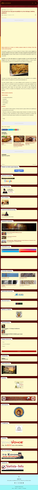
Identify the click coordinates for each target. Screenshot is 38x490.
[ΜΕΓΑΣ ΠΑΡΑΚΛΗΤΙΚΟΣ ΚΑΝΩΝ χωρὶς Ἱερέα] (4, 233)
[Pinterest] (16, 129)
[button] (1, 3)
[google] (10, 253)
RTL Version (24, 488)
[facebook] (10, 249)
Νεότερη (3, 164)
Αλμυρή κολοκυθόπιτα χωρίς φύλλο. (7, 143)
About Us (16, 488)
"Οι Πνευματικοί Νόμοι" (23, 277)
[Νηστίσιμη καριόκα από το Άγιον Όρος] (30, 139)
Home (13, 488)
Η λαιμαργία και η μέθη (5, 277)
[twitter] (10, 251)
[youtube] (27, 251)
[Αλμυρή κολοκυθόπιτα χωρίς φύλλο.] (7, 139)
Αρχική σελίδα (4, 9)
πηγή (4, 118)
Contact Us (20, 488)
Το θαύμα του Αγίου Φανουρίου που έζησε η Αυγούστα (9, 285)
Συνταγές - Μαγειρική (9, 9)
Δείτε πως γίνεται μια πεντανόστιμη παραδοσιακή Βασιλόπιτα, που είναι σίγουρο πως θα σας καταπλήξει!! (19, 144)
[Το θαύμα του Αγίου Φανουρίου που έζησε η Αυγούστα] (10, 282)
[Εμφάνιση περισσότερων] (19, 129)
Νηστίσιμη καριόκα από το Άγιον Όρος (30, 143)
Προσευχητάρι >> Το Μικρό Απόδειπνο (11, 228)
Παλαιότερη (34, 164)
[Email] (18, 129)
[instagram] (27, 249)
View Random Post (19, 170)
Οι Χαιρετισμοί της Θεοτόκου (11, 236)
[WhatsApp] (14, 129)
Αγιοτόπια (21, 486)
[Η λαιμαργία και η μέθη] (10, 275)
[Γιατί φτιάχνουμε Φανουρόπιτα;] (27, 282)
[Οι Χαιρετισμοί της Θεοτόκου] (4, 237)
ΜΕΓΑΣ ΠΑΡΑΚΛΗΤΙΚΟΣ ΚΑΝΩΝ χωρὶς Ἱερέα (14, 232)
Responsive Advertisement (19, 20)
